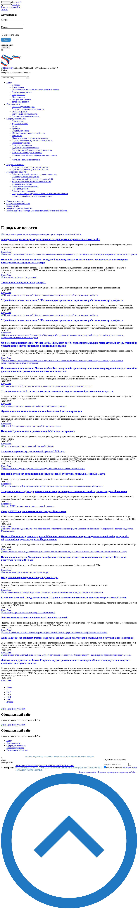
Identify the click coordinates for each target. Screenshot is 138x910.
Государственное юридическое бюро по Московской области (40, 193)
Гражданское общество (16, 172)
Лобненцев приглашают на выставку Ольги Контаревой (34, 617)
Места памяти (18, 97)
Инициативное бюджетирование (27, 152)
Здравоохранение (20, 123)
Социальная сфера (20, 131)
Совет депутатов (19, 111)
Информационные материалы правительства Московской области (36, 211)
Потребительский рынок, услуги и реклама (32, 150)
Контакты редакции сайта (87, 772)
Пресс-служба (12, 206)
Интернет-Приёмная (10, 52)
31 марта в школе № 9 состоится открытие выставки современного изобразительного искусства (57, 391)
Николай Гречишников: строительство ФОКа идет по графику (38, 431)
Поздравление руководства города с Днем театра (29, 577)
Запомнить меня (11, 35)
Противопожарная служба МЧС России (30, 169)
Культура (16, 128)
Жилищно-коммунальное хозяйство (28, 133)
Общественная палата (22, 184)
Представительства (15, 164)
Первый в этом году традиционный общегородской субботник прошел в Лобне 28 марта (53, 473)
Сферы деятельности (16, 119)
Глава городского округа (23, 106)
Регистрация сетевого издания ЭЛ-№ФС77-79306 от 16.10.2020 (44, 765)
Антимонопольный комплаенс (26, 160)
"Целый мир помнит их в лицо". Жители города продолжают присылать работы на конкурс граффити (62, 300)
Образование (18, 121)
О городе (16, 85)
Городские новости (15, 201)
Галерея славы (18, 94)
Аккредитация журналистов (19, 208)
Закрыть (5, 48)
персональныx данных (129, 767)
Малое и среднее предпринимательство (30, 138)
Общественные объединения (25, 186)
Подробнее (6, 252)
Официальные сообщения (18, 203)
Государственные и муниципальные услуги (32, 140)
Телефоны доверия (20, 102)
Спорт (15, 126)
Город (9, 82)
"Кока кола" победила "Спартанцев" (23, 282)
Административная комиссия (25, 148)
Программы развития (22, 92)
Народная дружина (20, 189)
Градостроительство (21, 143)
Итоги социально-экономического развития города (35, 90)
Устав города (18, 87)
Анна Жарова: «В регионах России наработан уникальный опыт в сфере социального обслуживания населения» (67, 637)
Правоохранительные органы (25, 116)
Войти (4, 9)
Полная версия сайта (10, 7)
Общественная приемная (23, 191)
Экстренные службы (21, 99)
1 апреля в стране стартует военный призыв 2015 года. (33, 451)
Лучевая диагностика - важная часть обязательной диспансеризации (41, 411)
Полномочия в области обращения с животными (34, 155)
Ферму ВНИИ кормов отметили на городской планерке (33, 511)
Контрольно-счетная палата (24, 114)
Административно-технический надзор (30, 167)
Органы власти (13, 104)
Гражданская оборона (22, 145)
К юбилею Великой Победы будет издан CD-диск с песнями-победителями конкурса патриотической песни (64, 597)
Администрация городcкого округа (28, 109)
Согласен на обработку (121, 767)
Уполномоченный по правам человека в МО (32, 179)
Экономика (17, 135)
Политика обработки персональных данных (32, 196)
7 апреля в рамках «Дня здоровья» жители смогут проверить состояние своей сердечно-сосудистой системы (64, 491)
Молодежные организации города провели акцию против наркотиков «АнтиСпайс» (50, 239)
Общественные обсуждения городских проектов (34, 174)
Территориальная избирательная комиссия (31, 181)
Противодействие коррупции (25, 177)
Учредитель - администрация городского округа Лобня (117, 772)
